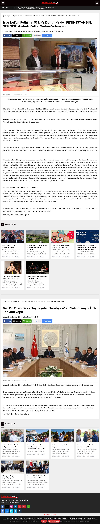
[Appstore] (7, 511)
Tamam (44, 521)
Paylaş (9, 35)
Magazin (15, 16)
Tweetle (18, 35)
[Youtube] (19, 506)
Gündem (15, 301)
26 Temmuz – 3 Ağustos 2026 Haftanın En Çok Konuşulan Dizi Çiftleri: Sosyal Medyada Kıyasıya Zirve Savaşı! (36, 7)
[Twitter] (7, 506)
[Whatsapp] (28, 506)
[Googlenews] (2, 511)
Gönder (28, 35)
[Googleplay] (11, 511)
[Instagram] (11, 506)
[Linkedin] (15, 506)
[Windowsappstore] (15, 511)
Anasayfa (7, 16)
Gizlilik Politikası (54, 521)
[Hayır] (98, 520)
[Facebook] (2, 506)
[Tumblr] (19, 511)
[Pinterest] (24, 506)
